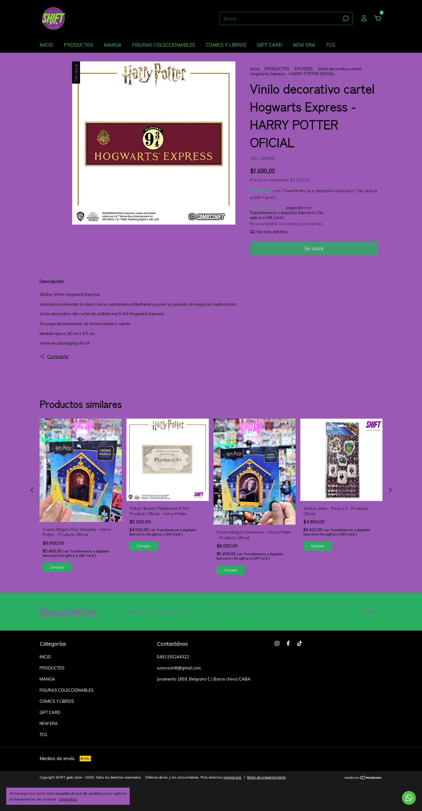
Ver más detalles (271, 231)
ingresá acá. (232, 777)
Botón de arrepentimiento (266, 777)
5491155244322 (173, 656)
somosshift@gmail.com (179, 667)
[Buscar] (345, 18)
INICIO (46, 45)
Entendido (68, 799)
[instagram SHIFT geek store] (277, 643)
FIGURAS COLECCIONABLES (163, 45)
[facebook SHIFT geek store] (288, 643)
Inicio (255, 68)
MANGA (112, 45)
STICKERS (304, 68)
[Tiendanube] (363, 778)
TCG (330, 45)
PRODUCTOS (78, 45)
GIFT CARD (269, 45)
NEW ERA (304, 45)
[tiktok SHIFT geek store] (299, 643)
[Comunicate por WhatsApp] (409, 798)
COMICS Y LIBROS (226, 45)
